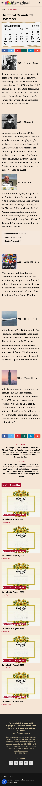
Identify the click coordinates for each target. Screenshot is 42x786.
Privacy (15, 777)
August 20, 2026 (6, 704)
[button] (4, 782)
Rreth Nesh (5, 777)
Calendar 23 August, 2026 (13, 701)
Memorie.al (6, 780)
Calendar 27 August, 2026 (12, 241)
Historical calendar (12, 9)
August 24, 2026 (6, 631)
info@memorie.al (21, 751)
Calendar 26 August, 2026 (13, 592)
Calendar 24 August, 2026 (13, 665)
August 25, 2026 (6, 522)
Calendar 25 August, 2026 (13, 628)
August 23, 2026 (6, 668)
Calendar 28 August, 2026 (12, 237)
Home (3, 9)
